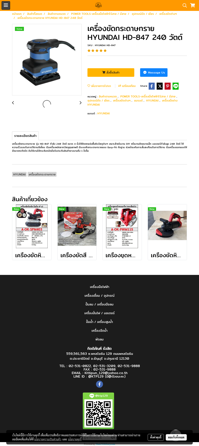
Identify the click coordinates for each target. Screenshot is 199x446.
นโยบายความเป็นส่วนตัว (47, 439)
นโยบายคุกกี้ (75, 439)
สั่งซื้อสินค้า (112, 72)
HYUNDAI (153, 100)
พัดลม (99, 339)
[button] (183, 5)
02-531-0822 (80, 365)
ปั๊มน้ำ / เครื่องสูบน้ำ (99, 321)
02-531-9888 (129, 365)
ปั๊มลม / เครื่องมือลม (99, 304)
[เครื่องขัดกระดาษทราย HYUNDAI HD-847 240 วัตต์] (46, 60)
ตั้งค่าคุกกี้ (155, 437)
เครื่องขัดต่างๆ (122, 100)
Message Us (156, 72)
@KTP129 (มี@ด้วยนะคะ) (107, 376)
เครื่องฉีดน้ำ (99, 330)
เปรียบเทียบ (128, 86)
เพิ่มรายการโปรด (100, 86)
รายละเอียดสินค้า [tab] (25, 135)
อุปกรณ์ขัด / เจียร (99, 100)
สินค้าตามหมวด (108, 96)
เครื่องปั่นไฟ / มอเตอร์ (99, 313)
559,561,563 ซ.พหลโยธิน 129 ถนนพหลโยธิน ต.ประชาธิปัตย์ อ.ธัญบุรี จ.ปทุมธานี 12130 (99, 356)
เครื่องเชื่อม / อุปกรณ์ (99, 295)
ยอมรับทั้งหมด (176, 437)
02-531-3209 (104, 365)
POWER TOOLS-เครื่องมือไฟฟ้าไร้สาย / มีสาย (148, 96)
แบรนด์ (139, 100)
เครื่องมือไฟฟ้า (99, 286)
